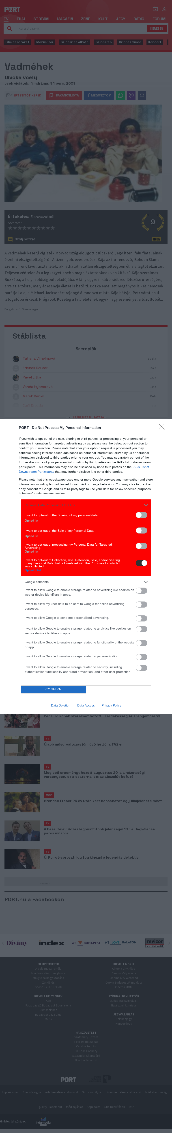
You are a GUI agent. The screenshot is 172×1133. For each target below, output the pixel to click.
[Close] (163, 428)
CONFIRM (53, 689)
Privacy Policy (111, 705)
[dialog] (86, 566)
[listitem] (86, 505)
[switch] (141, 515)
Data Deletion (60, 705)
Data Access (86, 705)
